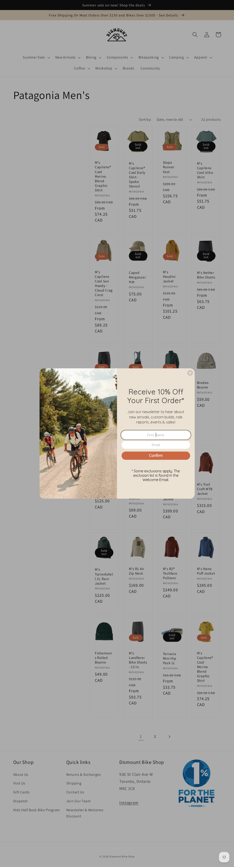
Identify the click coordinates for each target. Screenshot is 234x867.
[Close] (190, 373)
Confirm (155, 455)
